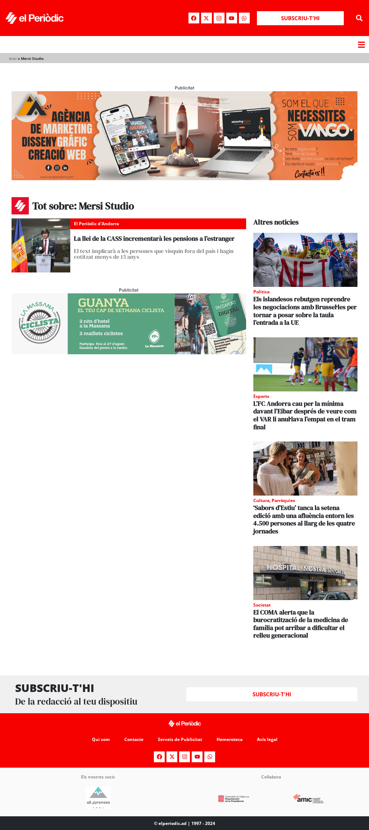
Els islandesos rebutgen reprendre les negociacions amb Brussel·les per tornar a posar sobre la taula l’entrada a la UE (305, 310)
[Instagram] (219, 18)
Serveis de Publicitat (180, 739)
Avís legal (267, 739)
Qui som (101, 739)
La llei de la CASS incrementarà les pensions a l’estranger (154, 238)
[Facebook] (193, 18)
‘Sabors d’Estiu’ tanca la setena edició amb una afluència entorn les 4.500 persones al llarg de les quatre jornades (304, 519)
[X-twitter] (206, 18)
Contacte (133, 739)
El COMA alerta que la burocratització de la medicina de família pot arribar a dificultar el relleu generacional (300, 624)
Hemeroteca (230, 739)
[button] (359, 18)
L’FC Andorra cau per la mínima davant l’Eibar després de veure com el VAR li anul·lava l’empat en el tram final (305, 415)
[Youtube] (231, 18)
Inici (13, 58)
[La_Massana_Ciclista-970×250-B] (129, 352)
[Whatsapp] (244, 18)
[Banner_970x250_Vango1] (184, 178)
